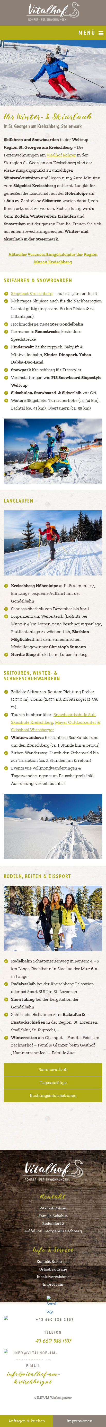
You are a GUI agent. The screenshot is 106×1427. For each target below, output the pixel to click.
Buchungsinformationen (53, 1095)
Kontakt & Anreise (53, 1261)
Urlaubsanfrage (53, 1269)
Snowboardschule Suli (75, 714)
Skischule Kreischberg (32, 722)
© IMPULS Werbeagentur (53, 1397)
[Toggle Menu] (101, 33)
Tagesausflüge (53, 1082)
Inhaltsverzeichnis (53, 1276)
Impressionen (79, 1420)
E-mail (33, 1374)
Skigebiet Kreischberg (31, 293)
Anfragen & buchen (26, 1420)
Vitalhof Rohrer (61, 154)
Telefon (53, 1337)
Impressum (53, 1284)
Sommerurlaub (53, 1069)
